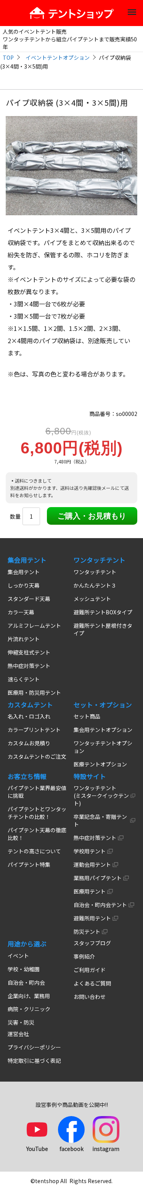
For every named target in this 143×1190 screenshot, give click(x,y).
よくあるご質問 (92, 983)
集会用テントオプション (103, 729)
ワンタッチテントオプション (103, 747)
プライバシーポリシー (34, 1047)
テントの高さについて (34, 851)
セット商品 (87, 716)
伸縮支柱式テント (29, 652)
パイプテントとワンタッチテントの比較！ (37, 812)
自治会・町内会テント (100, 904)
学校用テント (90, 851)
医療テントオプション (100, 764)
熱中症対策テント (29, 665)
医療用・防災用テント (34, 692)
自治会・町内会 (26, 982)
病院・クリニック (29, 1009)
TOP (8, 57)
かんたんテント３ (95, 585)
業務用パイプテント (98, 878)
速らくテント (24, 679)
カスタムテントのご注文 (37, 756)
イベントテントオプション (58, 57)
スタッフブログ (92, 943)
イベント (18, 955)
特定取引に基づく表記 (34, 1060)
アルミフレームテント (34, 625)
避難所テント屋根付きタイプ (103, 629)
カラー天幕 (21, 612)
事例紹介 (84, 956)
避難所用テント (92, 918)
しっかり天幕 (24, 585)
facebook (71, 1148)
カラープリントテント (34, 729)
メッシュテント (92, 598)
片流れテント (24, 639)
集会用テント (24, 572)
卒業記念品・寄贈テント (100, 820)
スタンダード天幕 (29, 598)
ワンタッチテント (95, 572)
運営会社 (18, 1034)
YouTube (37, 1148)
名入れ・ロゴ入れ (29, 716)
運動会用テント (92, 864)
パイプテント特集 (29, 864)
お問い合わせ (90, 996)
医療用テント (90, 891)
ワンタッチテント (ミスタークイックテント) (101, 795)
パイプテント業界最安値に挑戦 (37, 791)
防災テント (87, 931)
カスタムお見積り (29, 743)
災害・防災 (21, 1022)
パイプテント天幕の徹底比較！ (37, 833)
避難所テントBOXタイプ (103, 612)
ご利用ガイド (90, 970)
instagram (105, 1148)
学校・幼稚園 (24, 969)
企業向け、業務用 (29, 996)
